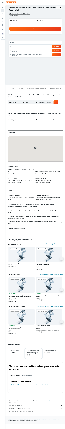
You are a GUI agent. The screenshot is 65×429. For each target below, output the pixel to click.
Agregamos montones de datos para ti (19, 408)
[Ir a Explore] (3, 18)
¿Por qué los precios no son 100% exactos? (21, 411)
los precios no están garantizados (43, 400)
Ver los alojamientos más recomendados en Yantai (49, 306)
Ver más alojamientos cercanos (54, 244)
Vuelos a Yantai (15, 385)
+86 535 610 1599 (13, 16)
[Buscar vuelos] (3, 7)
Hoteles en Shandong (46, 419)
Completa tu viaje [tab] (15, 375)
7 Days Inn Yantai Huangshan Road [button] (17, 327)
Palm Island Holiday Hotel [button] (15, 263)
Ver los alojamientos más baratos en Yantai (51, 274)
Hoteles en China (36, 419)
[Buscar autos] (3, 13)
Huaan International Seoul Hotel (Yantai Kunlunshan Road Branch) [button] (46, 263)
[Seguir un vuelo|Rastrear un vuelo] (3, 21)
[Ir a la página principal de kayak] (11, 2)
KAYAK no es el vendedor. (16, 405)
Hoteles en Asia (27, 419)
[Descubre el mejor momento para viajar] (3, 25)
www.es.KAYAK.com (12, 419)
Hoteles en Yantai (15, 387)
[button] (2, 2)
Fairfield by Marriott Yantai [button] (43, 325)
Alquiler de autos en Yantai (42, 385)
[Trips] (3, 29)
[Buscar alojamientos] (3, 10)
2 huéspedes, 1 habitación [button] (17, 25)
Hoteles (20, 419)
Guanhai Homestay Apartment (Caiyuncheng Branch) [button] (47, 295)
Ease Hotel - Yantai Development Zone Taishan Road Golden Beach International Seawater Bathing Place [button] (20, 296)
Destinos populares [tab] (27, 375)
